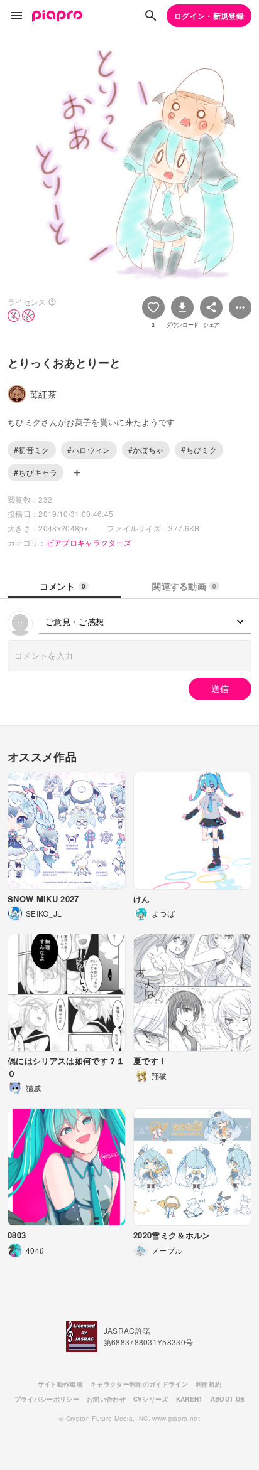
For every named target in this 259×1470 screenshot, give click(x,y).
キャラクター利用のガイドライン (139, 1384)
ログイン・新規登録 (209, 15)
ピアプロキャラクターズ (89, 542)
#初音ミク (32, 449)
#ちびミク (199, 449)
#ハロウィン (89, 449)
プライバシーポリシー (46, 1399)
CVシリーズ (150, 1399)
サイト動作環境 (60, 1384)
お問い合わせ (106, 1399)
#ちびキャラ (35, 472)
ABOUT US (228, 1399)
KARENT (189, 1399)
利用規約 (208, 1384)
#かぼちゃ (146, 449)
